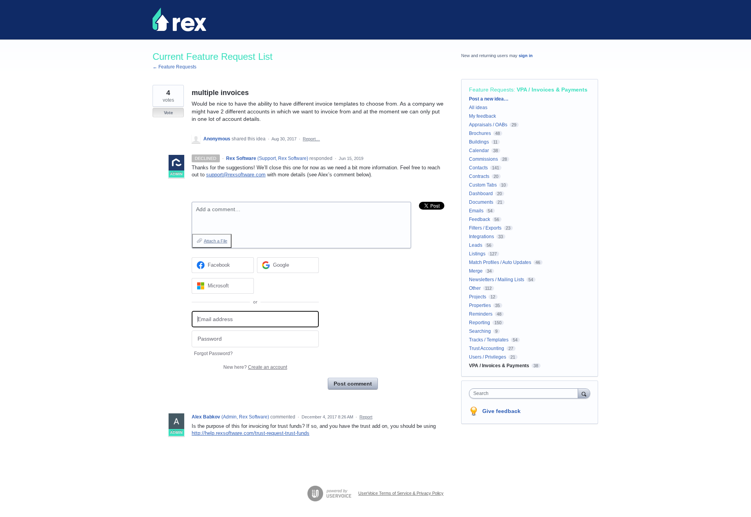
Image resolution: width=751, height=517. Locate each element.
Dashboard (481, 193)
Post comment (353, 384)
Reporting (479, 322)
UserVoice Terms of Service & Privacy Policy (401, 493)
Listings (477, 254)
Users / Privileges (487, 357)
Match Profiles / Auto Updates (500, 262)
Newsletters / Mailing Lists (496, 279)
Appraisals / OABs (488, 124)
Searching (480, 331)
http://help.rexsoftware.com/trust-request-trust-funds (250, 433)
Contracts (479, 176)
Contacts (478, 168)
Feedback (479, 219)
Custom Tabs (483, 185)
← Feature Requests (174, 67)
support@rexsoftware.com (236, 175)
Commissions (483, 159)
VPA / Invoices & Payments (552, 89)
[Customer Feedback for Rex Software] (179, 19)
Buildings (479, 142)
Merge (476, 271)
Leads (475, 245)
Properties (480, 305)
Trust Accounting (486, 348)
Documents (481, 202)
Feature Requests (491, 89)
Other (475, 288)
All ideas (478, 107)
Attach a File (215, 241)
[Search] (584, 393)
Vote (168, 112)
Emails (476, 211)
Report (365, 417)
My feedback (482, 116)
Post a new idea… (488, 99)
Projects (477, 297)
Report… (311, 138)
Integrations (481, 236)
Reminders (480, 314)
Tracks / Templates (488, 340)
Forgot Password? (213, 353)
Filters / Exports (485, 228)
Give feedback (501, 411)
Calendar (479, 150)
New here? (255, 367)
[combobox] (525, 393)
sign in (526, 55)
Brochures (480, 133)
